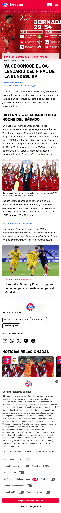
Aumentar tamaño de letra (18, 85)
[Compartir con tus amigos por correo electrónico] (4, 340)
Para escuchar (11, 82)
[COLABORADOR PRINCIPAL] (50, 4)
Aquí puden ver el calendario (17, 223)
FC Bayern (6, 11)
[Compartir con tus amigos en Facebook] (33, 340)
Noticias (17, 11)
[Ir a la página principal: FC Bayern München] (5, 4)
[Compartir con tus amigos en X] (19, 340)
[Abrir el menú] (57, 5)
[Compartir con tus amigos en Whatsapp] (11, 340)
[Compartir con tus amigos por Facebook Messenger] (26, 340)
